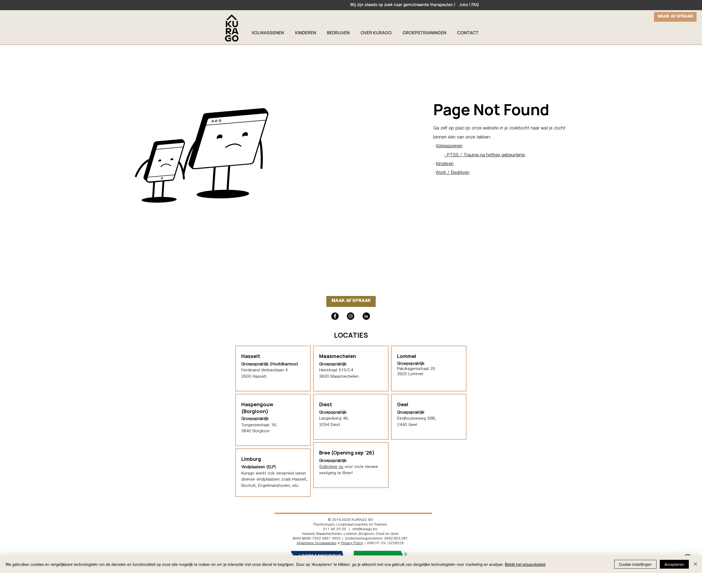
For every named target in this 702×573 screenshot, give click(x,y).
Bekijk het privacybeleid (525, 564)
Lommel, (351, 534)
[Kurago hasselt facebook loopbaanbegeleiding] (335, 316)
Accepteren (674, 564)
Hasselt (308, 534)
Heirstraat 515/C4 (336, 370)
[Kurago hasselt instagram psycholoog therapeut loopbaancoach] (350, 316)
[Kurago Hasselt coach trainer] (366, 316)
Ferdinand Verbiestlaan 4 (264, 370)
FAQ (475, 5)
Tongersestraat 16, (259, 425)
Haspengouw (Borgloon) (257, 407)
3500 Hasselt (254, 377)
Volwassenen (449, 146)
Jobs (463, 5)
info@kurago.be (364, 530)
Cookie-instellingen (635, 564)
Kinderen (445, 164)
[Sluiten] (695, 564)
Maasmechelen (337, 356)
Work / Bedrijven (452, 173)
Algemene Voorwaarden (316, 544)
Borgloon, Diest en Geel (378, 534)
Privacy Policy (352, 544)
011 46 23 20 (334, 530)
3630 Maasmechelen (339, 377)
